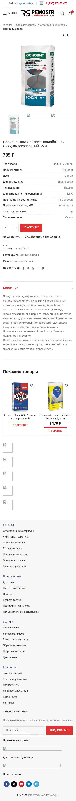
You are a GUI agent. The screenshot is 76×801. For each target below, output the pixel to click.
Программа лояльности (16, 606)
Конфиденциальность (16, 691)
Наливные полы (13, 29)
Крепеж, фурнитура (14, 566)
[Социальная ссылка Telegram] (42, 268)
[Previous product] (63, 35)
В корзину (31, 228)
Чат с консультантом (15, 679)
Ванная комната (12, 549)
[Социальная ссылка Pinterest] (33, 268)
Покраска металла (14, 651)
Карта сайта (10, 697)
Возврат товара (12, 600)
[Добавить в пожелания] (31, 385)
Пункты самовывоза (14, 588)
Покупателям (12, 576)
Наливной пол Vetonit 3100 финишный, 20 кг (55, 417)
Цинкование (10, 657)
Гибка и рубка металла (16, 640)
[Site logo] (38, 13)
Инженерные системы (15, 555)
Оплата (7, 594)
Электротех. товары (14, 560)
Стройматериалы (26, 25)
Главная (8, 25)
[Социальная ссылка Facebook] (23, 268)
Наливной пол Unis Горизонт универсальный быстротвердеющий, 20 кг (20, 419)
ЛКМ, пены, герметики (15, 537)
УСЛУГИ (8, 621)
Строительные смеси (52, 25)
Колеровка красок (13, 634)
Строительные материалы (18, 531)
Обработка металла (14, 645)
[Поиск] (62, 13)
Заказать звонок (12, 673)
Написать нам (11, 685)
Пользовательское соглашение (21, 612)
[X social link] (28, 268)
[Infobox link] (21, 3)
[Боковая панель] (5, 245)
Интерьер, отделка (14, 543)
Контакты (9, 667)
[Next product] (71, 35)
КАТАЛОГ (9, 525)
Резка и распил (11, 628)
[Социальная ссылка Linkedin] (38, 268)
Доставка (8, 582)
